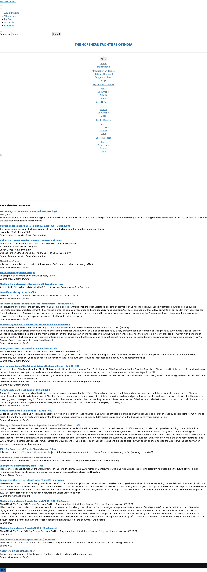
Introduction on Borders (103, 71)
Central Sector (103, 120)
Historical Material (103, 74)
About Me (9, 22)
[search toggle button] (1, 31)
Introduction (103, 66)
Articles (103, 95)
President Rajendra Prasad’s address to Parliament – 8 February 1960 (37, 303)
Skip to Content (8, 1)
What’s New (10, 16)
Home (103, 63)
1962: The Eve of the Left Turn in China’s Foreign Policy (28, 449)
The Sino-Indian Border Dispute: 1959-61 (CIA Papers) (28, 528)
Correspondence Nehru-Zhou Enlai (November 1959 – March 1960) (35, 225)
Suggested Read (103, 77)
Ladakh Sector (103, 102)
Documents (103, 91)
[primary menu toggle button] (103, 56)
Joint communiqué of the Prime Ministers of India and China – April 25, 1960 (39, 366)
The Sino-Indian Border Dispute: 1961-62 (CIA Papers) (28, 539)
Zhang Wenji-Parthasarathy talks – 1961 (21, 465)
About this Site (11, 13)
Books (103, 88)
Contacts (9, 25)
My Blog (8, 19)
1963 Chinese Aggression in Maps (17, 272)
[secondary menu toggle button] (1, 5)
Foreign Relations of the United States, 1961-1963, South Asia (32, 480)
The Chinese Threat (10, 261)
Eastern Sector (103, 137)
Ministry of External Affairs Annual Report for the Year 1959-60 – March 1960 (40, 425)
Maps (103, 98)
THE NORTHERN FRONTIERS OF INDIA (103, 44)
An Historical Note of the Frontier (17, 550)
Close (103, 59)
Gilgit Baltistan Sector (103, 84)
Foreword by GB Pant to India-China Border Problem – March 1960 (35, 324)
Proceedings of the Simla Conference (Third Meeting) (28, 211)
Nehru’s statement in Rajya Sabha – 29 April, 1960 (26, 410)
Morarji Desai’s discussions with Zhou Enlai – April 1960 (28, 348)
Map (103, 80)
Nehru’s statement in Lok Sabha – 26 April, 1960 (25, 390)
